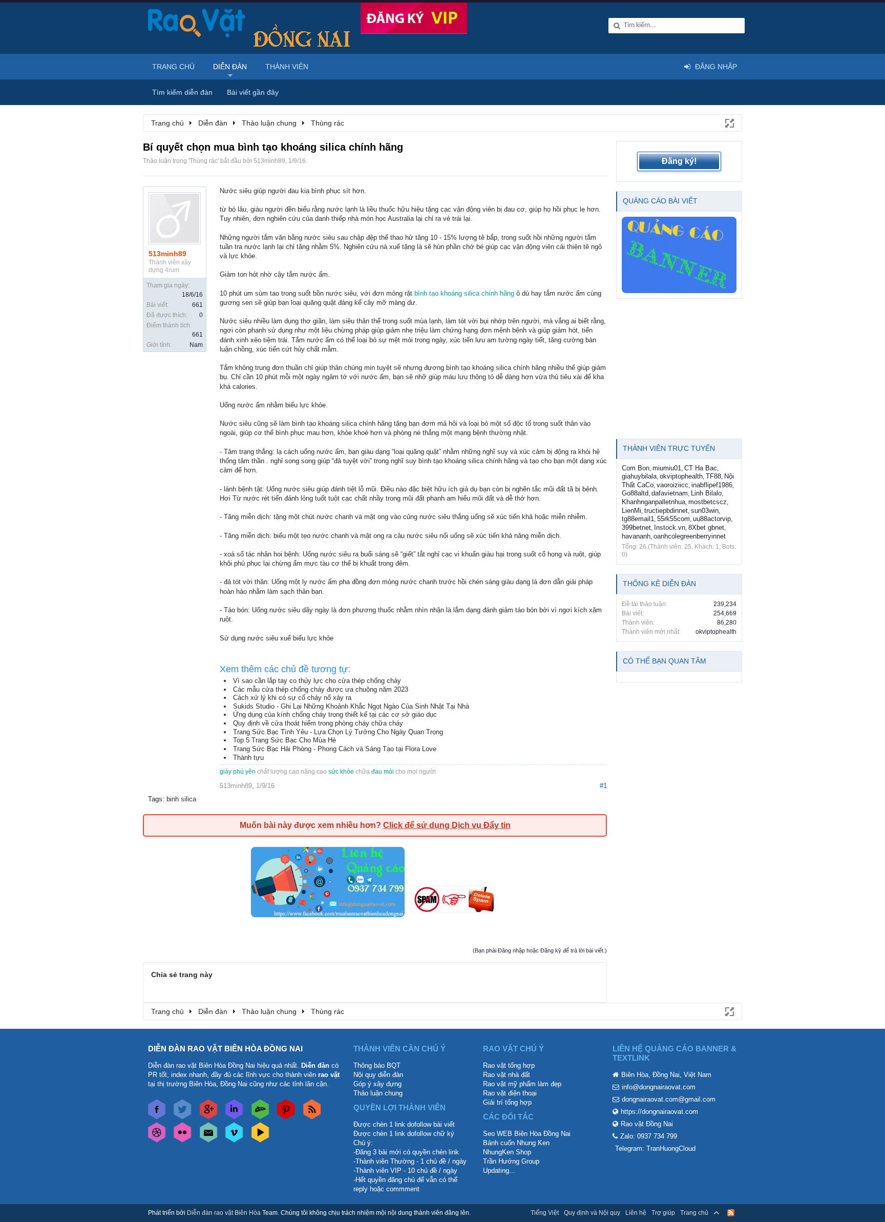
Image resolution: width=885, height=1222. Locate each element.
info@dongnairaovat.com (659, 1087)
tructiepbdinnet (666, 510)
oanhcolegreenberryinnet (690, 536)
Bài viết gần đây (253, 92)
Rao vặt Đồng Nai (647, 1124)
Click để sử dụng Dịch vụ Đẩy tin (447, 825)
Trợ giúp (663, 1212)
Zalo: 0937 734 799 (648, 1136)
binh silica (181, 799)
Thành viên (286, 67)
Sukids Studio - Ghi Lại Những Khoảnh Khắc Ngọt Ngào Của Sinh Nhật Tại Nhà (351, 706)
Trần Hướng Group (511, 1161)
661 (197, 304)
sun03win (705, 510)
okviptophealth (681, 476)
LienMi (631, 510)
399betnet (636, 527)
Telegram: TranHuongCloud (655, 1148)
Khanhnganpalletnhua (653, 502)
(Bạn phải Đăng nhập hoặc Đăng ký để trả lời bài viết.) (540, 950)
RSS (730, 1212)
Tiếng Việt (545, 1212)
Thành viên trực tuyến (669, 448)
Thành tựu (248, 757)
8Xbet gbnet (706, 527)
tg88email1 (638, 519)
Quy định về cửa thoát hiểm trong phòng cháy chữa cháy (318, 723)
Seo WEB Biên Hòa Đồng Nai (527, 1133)
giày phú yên (238, 771)
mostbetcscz (707, 502)
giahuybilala (639, 476)
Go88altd (635, 493)
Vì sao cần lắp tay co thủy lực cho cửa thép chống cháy (317, 681)
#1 (603, 786)
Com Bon (635, 468)
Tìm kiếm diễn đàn (182, 92)
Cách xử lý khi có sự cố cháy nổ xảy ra (292, 697)
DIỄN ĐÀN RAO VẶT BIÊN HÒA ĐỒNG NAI (225, 1048)
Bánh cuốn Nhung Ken (516, 1143)
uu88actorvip (712, 519)
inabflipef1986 (711, 485)
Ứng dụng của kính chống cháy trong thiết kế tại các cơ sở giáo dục (335, 714)
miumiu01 (666, 468)
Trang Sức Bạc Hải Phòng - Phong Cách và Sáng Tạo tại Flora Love (334, 749)
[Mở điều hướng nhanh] (729, 122)
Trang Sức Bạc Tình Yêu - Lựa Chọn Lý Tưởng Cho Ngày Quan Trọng (338, 732)
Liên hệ (635, 1212)
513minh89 (269, 160)
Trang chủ (173, 67)
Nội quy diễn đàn (378, 1075)
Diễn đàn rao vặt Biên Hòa (224, 1212)
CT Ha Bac (700, 468)
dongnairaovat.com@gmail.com (668, 1099)
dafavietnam (669, 493)
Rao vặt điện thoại (510, 1093)
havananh (636, 536)
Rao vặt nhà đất (506, 1075)
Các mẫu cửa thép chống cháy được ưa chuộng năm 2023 (320, 689)
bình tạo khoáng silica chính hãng (464, 293)
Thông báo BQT (377, 1065)
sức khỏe (341, 771)
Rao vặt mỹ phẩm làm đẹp (522, 1084)
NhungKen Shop (507, 1152)
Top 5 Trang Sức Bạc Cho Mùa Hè (284, 740)
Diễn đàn (230, 67)
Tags (155, 799)
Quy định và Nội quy (592, 1212)
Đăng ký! (679, 161)
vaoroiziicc (672, 485)
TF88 (713, 476)
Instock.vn (669, 527)
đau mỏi (382, 771)
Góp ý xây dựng (377, 1084)
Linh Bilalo (706, 493)
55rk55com (673, 519)
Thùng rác (203, 160)
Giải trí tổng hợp (507, 1102)
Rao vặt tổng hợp (509, 1065)
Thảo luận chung (378, 1093)
